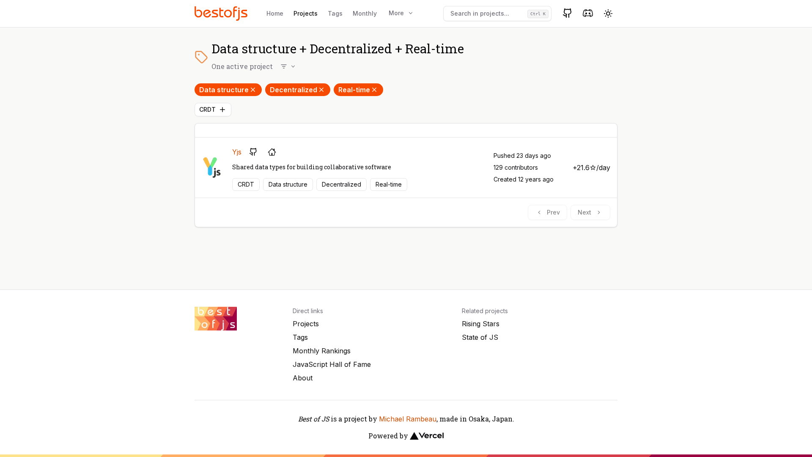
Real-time (354, 89)
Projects (306, 13)
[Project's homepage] (271, 152)
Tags (335, 13)
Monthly (365, 13)
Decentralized (293, 89)
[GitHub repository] (253, 152)
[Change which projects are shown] (288, 66)
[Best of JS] (222, 13)
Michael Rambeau (407, 419)
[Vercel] (427, 436)
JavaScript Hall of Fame (332, 364)
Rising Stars (480, 323)
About (303, 378)
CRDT (207, 109)
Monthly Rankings (322, 351)
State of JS (480, 337)
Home (274, 13)
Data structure (224, 89)
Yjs (236, 152)
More (396, 13)
